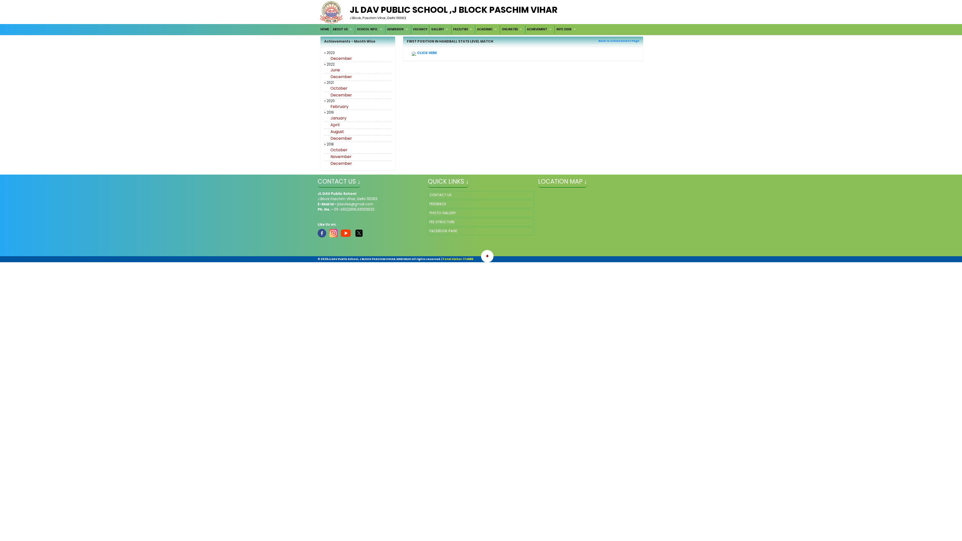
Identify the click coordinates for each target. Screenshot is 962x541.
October (338, 88)
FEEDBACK (437, 204)
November (340, 157)
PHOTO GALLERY (442, 213)
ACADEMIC (485, 29)
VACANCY (420, 29)
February (339, 106)
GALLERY (437, 29)
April (334, 125)
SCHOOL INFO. (367, 29)
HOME (324, 29)
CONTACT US (440, 195)
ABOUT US (340, 29)
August (337, 131)
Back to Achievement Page (618, 41)
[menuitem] (325, 29)
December (341, 58)
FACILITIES (460, 29)
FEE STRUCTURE (442, 222)
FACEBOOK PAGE (443, 231)
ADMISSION (395, 29)
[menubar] (449, 29)
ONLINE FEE (510, 29)
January (338, 118)
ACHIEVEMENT (537, 29)
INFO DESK (564, 29)
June (335, 70)
